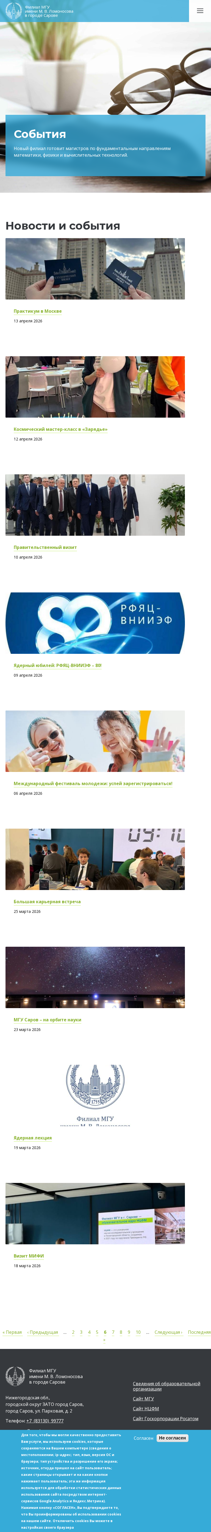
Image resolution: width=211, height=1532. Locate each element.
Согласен (143, 1438)
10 (138, 1332)
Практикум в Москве (38, 311)
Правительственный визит (45, 547)
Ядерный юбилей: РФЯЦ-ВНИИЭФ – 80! (58, 665)
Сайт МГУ (143, 1399)
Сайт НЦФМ (146, 1409)
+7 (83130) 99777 (44, 1421)
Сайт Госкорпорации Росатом (165, 1419)
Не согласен (172, 1438)
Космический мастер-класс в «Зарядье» (61, 429)
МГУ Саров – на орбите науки (47, 1020)
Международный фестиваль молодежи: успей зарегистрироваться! (93, 783)
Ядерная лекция (33, 1138)
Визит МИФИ (29, 1256)
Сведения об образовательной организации (166, 1386)
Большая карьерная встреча (47, 902)
